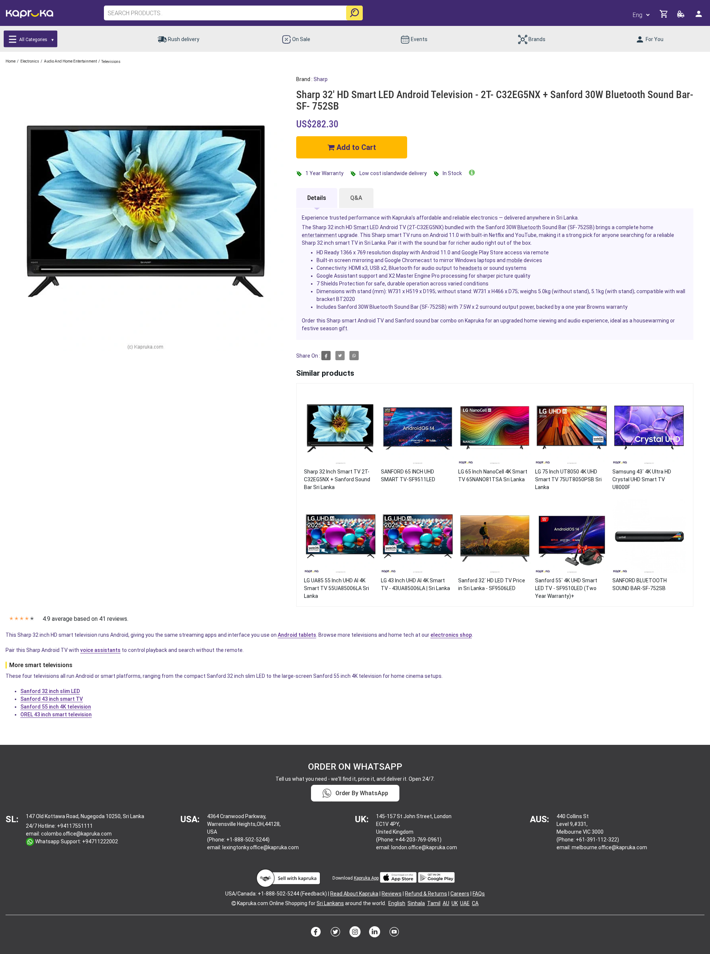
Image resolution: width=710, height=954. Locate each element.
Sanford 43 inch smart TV (51, 699)
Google (470, 252)
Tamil (433, 903)
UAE (465, 903)
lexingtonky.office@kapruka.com (260, 847)
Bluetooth (529, 227)
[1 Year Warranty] (472, 172)
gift (343, 328)
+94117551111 (75, 826)
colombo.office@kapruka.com (76, 834)
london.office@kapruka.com (424, 847)
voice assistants (100, 650)
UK (455, 903)
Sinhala (416, 903)
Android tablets (297, 635)
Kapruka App (366, 878)
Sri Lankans (330, 903)
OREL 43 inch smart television (56, 714)
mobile (515, 260)
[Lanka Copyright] (233, 903)
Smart (361, 227)
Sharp (321, 79)
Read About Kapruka (354, 894)
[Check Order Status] (681, 16)
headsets (470, 268)
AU (446, 903)
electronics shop (451, 635)
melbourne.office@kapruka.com (609, 847)
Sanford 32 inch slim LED (50, 691)
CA (475, 903)
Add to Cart (355, 147)
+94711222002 (100, 841)
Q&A (356, 197)
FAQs (479, 894)
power (527, 307)
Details (316, 197)
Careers (459, 894)
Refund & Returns (426, 894)
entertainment (319, 235)
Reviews (392, 894)
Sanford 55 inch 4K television (55, 707)
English (396, 903)
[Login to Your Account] (699, 17)
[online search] (354, 13)
